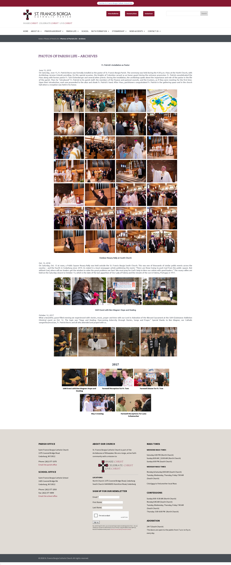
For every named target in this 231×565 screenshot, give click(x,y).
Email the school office (47, 496)
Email (96, 497)
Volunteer (149, 13)
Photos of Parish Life (51, 39)
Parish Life (71, 31)
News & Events (136, 31)
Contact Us (153, 31)
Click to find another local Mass (162, 483)
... (0, 563)
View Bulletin (113, 13)
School (85, 31)
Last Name (97, 507)
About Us (35, 31)
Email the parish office (47, 464)
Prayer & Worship (53, 31)
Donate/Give (132, 13)
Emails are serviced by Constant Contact (121, 529)
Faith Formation (99, 31)
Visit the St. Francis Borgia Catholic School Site (115, 3)
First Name (97, 502)
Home (25, 31)
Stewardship (118, 31)
